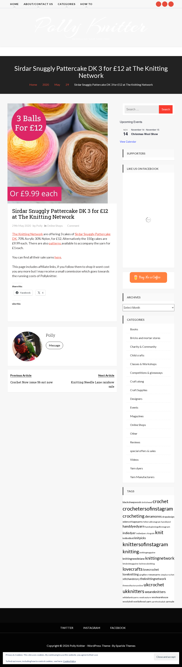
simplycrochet (167, 575)
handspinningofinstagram (157, 526)
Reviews (135, 442)
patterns (55, 243)
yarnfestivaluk (158, 601)
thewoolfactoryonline (133, 585)
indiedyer (129, 533)
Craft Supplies (138, 390)
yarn (148, 601)
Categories (66, 3)
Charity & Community (143, 346)
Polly (39, 225)
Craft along (137, 381)
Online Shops (55, 225)
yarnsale (170, 601)
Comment (73, 225)
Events (134, 407)
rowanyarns (154, 574)
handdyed (166, 522)
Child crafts (137, 355)
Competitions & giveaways (146, 372)
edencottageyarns (133, 521)
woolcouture (145, 597)
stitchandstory (131, 578)
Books (134, 329)
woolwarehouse (160, 597)
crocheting (133, 516)
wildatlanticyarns (131, 597)
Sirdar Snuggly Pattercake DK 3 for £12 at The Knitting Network (60, 214)
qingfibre (143, 574)
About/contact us (38, 3)
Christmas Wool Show (144, 134)
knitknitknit (128, 538)
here (58, 257)
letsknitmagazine (130, 564)
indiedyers (141, 533)
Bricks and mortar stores (145, 338)
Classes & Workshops (143, 364)
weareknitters (155, 592)
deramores (153, 516)
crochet (160, 501)
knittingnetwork (159, 558)
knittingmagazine (147, 552)
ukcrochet (154, 584)
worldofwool (139, 601)
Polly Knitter (91, 26)
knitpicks (140, 538)
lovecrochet (151, 569)
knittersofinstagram (145, 544)
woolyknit (128, 601)
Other (133, 433)
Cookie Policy (69, 661)
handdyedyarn (133, 526)
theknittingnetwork (153, 579)
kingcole (151, 533)
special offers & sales (143, 451)
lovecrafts (133, 569)
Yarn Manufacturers (142, 477)
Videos (134, 459)
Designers (136, 398)
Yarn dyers (136, 468)
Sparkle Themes (125, 645)
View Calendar (128, 141)
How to (86, 3)
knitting (131, 551)
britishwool (147, 502)
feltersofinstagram (151, 522)
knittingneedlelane (134, 558)
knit (159, 532)
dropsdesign (168, 517)
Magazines (137, 416)
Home (14, 3)
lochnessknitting (147, 564)
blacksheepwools (132, 502)
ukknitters (133, 591)
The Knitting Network (27, 234)
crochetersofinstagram (148, 509)
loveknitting (131, 574)
